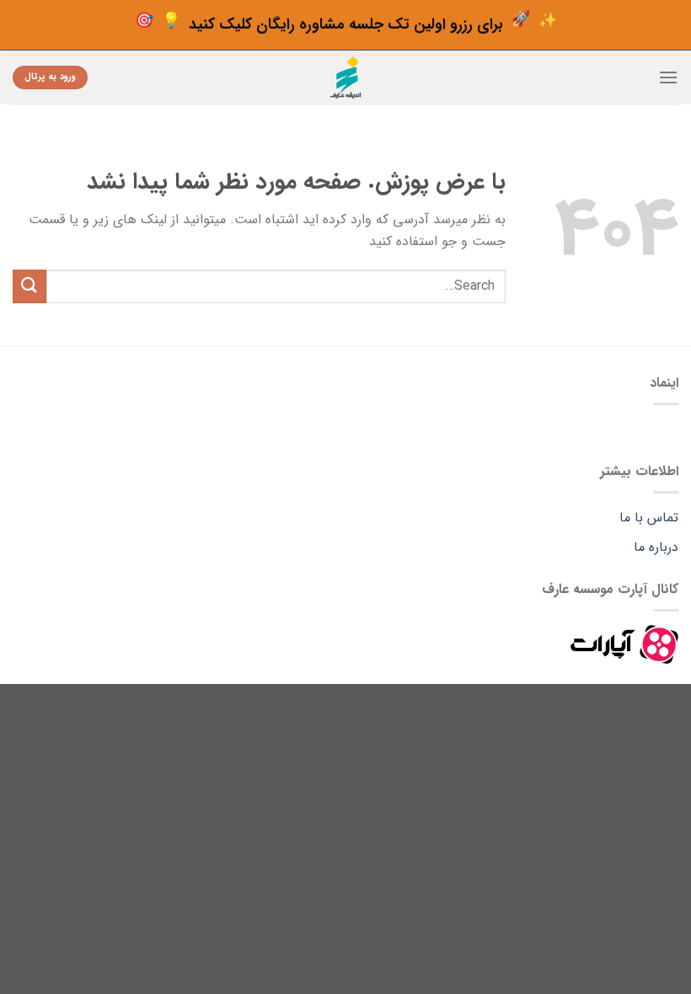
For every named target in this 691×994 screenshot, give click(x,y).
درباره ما (656, 547)
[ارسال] (29, 286)
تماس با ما (648, 517)
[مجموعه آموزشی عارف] (345, 77)
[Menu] (668, 77)
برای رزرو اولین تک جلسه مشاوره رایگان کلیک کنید (346, 22)
